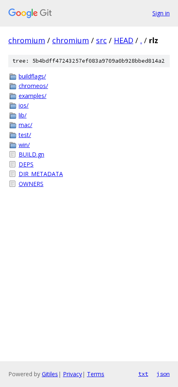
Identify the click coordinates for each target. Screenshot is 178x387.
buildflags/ (32, 76)
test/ (25, 135)
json (163, 373)
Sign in (161, 13)
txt (143, 373)
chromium (26, 40)
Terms (95, 374)
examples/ (32, 96)
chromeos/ (33, 86)
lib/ (22, 115)
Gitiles (50, 374)
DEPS (26, 164)
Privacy (72, 374)
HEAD (123, 40)
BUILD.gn (31, 154)
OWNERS (31, 184)
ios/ (24, 105)
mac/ (25, 125)
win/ (24, 145)
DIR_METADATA (41, 174)
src (101, 40)
